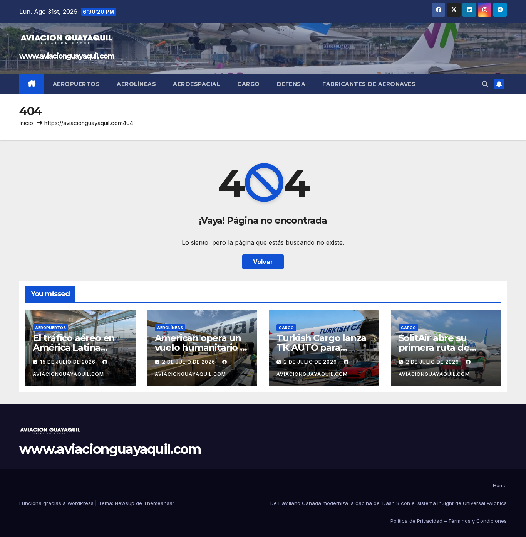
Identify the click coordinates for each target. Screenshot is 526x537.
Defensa (291, 84)
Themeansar (159, 503)
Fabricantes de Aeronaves (368, 84)
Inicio (26, 122)
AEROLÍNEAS (170, 327)
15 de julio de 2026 (68, 362)
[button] (485, 84)
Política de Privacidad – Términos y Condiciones (448, 521)
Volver (263, 262)
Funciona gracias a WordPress (57, 503)
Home (500, 485)
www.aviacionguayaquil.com (66, 56)
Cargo (248, 84)
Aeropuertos (76, 84)
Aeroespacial (196, 84)
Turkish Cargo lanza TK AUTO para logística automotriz (321, 347)
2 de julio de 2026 (189, 362)
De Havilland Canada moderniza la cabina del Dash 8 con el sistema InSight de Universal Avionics (388, 503)
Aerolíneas (136, 84)
